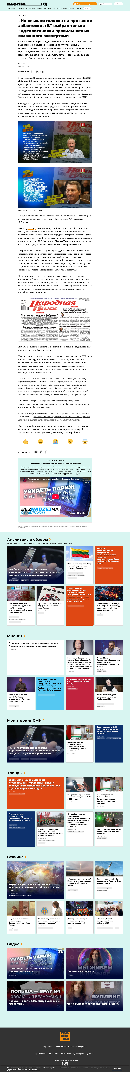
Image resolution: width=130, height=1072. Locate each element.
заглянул (32, 228)
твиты (29, 895)
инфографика (24, 580)
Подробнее (34, 1070)
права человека (101, 671)
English (78, 8)
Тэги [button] (86, 8)
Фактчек (47, 8)
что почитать (100, 706)
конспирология (72, 577)
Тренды (21, 8)
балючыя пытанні (72, 688)
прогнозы (41, 613)
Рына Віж (22, 63)
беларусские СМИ (14, 580)
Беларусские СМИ (14, 543)
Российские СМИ (29, 543)
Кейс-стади (11, 8)
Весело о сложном (60, 8)
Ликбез (39, 8)
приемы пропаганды (15, 622)
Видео (71, 8)
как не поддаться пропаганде (39, 580)
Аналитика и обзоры (27, 539)
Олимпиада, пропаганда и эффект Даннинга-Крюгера (55, 464)
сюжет (57, 78)
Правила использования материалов (71, 1047)
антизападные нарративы (75, 573)
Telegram (67, 1054)
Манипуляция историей (47, 543)
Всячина (15, 857)
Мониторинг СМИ (24, 720)
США (10, 930)
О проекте (47, 1047)
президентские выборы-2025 (105, 568)
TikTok (92, 1054)
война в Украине (14, 706)
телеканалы (42, 843)
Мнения (15, 636)
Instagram (80, 1054)
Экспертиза (30, 8)
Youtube (54, 1054)
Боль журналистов (65, 543)
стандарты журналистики (114, 738)
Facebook (42, 1054)
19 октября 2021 (24, 66)
